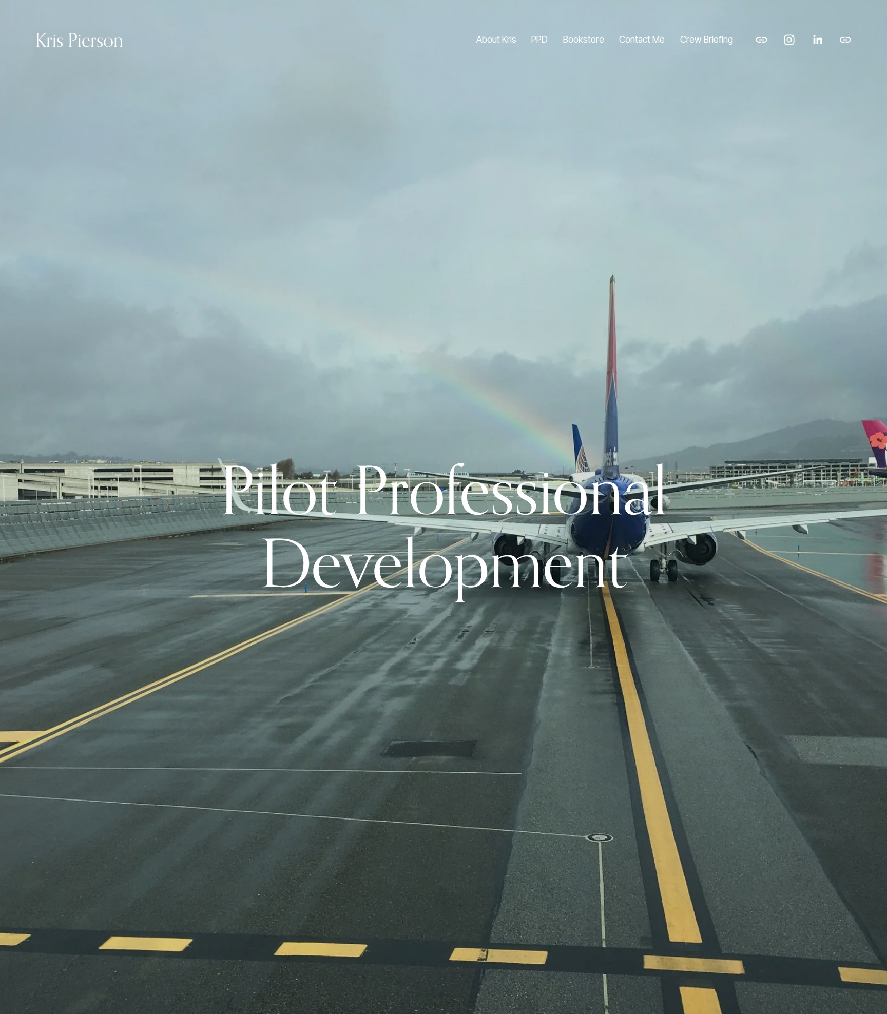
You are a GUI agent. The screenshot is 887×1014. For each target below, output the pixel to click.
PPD (539, 39)
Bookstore (583, 39)
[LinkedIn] (817, 39)
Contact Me (642, 39)
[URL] (761, 39)
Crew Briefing (706, 39)
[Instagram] (789, 39)
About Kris (496, 39)
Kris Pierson (79, 40)
